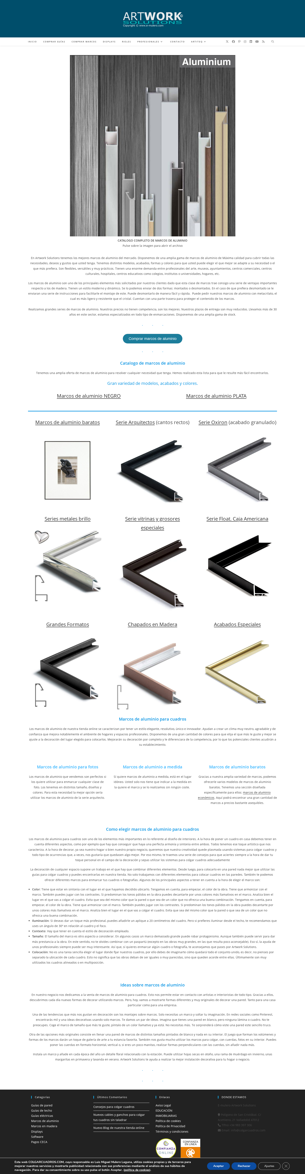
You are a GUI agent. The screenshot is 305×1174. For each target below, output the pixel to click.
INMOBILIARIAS (166, 1116)
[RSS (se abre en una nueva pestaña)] (263, 41)
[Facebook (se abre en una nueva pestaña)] (233, 41)
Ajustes (269, 1166)
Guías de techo (41, 1110)
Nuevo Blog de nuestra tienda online (118, 1128)
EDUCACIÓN (164, 1110)
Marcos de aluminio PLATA (216, 395)
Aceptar (218, 1166)
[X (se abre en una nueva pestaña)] (227, 41)
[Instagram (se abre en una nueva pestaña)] (245, 41)
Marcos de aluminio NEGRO (89, 395)
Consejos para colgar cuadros (113, 1107)
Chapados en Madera (152, 624)
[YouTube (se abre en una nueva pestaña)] (257, 41)
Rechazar (244, 1166)
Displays (37, 1131)
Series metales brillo (68, 518)
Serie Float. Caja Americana (237, 518)
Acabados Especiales (237, 624)
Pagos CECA (39, 1142)
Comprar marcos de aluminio (153, 339)
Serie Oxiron (213, 422)
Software (37, 1137)
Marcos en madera (44, 1126)
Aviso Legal (163, 1105)
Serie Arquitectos (135, 422)
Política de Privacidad (170, 1126)
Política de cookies (168, 1121)
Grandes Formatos (67, 624)
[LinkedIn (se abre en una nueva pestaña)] (251, 41)
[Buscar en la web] (273, 42)
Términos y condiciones (172, 1131)
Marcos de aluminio (45, 1121)
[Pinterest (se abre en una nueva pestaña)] (239, 41)
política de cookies (136, 1170)
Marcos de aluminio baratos (67, 422)
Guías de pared (41, 1105)
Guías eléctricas (42, 1116)
